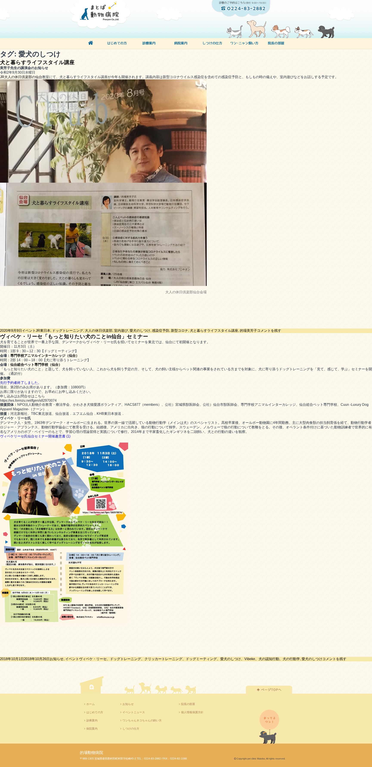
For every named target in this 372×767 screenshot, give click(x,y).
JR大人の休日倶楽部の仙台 (21, 77)
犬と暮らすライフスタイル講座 (37, 62)
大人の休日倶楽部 (98, 330)
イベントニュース (133, 712)
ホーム (90, 704)
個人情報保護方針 (192, 712)
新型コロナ (179, 330)
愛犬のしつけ (140, 330)
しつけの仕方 (130, 728)
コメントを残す (269, 330)
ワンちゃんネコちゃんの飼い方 (142, 720)
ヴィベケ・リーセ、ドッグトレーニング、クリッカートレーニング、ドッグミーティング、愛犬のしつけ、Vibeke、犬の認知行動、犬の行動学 (189, 659)
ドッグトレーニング (67, 330)
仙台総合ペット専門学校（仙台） (36, 364)
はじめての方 (94, 712)
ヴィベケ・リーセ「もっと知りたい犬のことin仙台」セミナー (74, 336)
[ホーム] (90, 43)
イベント (29, 330)
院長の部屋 (188, 704)
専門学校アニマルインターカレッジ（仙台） (44, 355)
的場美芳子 (248, 330)
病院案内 (92, 728)
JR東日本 (43, 330)
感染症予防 (160, 330)
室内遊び (121, 330)
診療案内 (92, 720)
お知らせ (57, 659)
